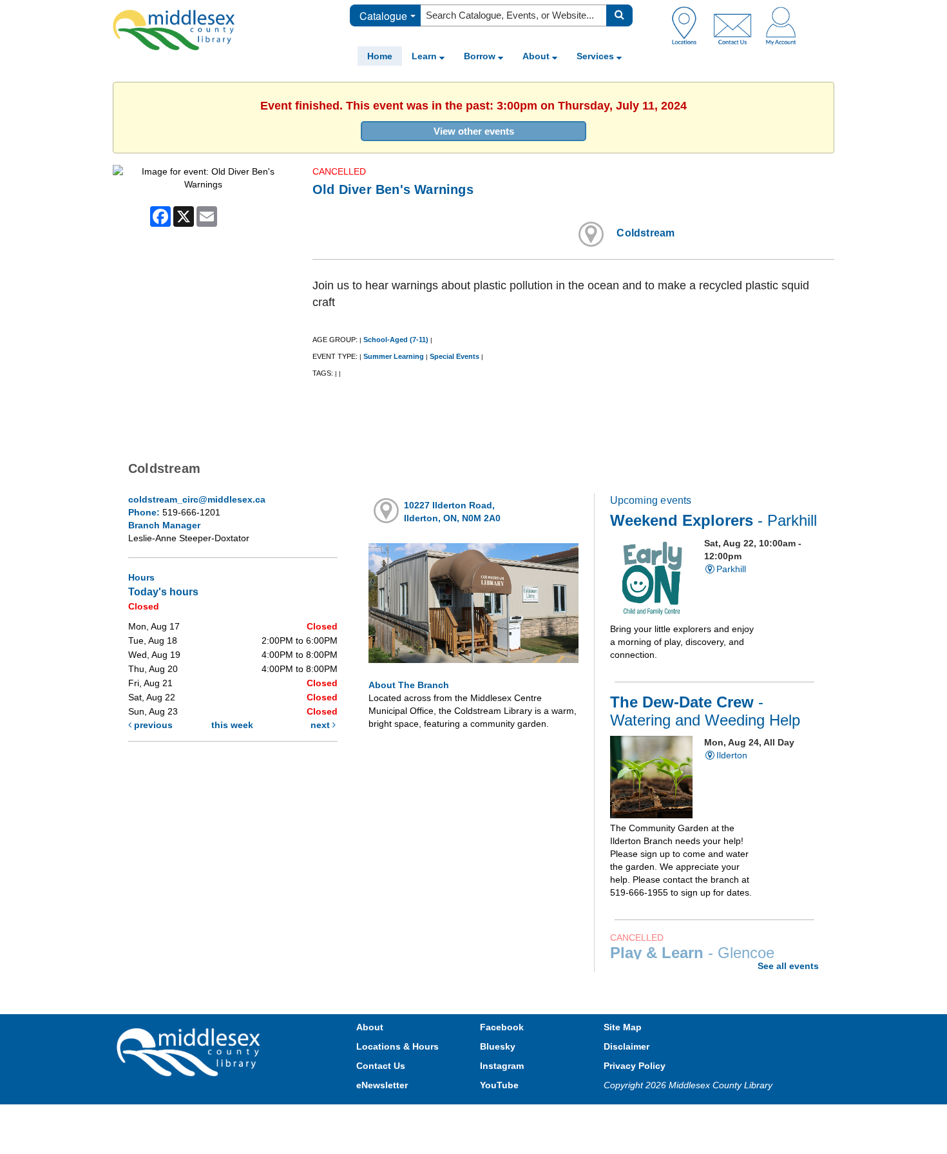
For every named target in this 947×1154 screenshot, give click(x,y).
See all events (788, 966)
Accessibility (500, 1117)
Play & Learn (692, 953)
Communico (557, 1117)
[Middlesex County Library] (190, 1051)
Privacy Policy (634, 1066)
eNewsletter (382, 1085)
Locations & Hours (397, 1046)
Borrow (481, 56)
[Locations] (689, 25)
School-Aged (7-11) (395, 339)
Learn (425, 56)
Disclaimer (626, 1046)
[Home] (174, 29)
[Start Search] (619, 15)
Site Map (623, 1027)
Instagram (502, 1066)
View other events (474, 131)
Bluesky (497, 1046)
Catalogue (383, 15)
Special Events (454, 356)
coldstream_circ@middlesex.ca (196, 499)
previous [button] (152, 725)
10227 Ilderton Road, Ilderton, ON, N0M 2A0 (452, 511)
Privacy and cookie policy (416, 1117)
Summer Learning (393, 356)
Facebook (502, 1027)
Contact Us (380, 1066)
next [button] (321, 725)
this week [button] (232, 725)
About (537, 56)
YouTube (499, 1085)
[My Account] (780, 25)
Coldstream (645, 232)
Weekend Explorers (713, 520)
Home (379, 56)
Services (597, 56)
